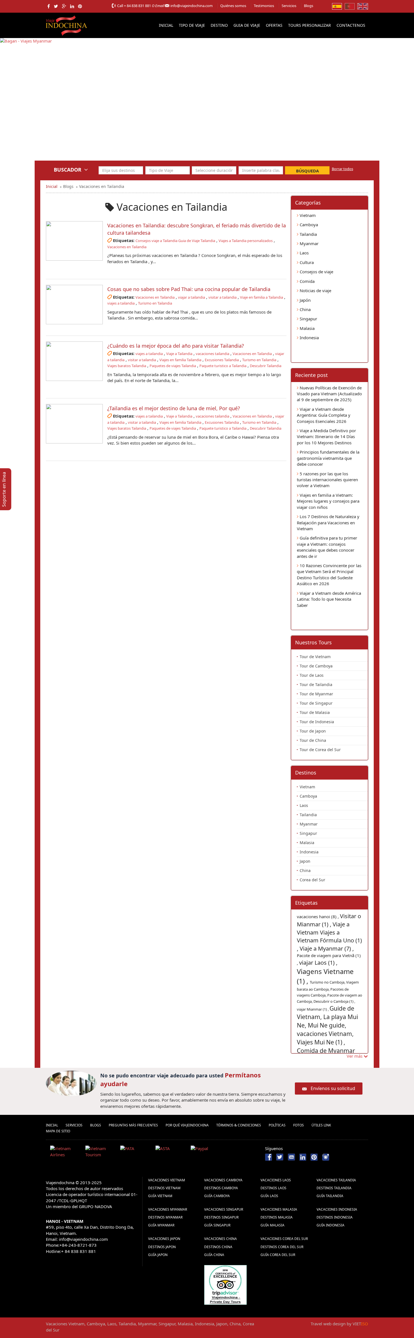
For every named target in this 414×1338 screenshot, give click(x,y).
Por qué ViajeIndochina (187, 1125)
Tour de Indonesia (317, 721)
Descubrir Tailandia (265, 365)
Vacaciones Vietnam (166, 1180)
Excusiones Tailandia (222, 359)
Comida (307, 281)
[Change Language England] (362, 5)
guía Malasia (272, 1225)
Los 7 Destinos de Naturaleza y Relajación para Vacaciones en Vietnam (328, 522)
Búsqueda (307, 171)
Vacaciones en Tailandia (126, 246)
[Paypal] (206, 1153)
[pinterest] (80, 6)
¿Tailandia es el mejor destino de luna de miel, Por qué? (173, 408)
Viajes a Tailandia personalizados (246, 240)
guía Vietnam (160, 1195)
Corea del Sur (312, 879)
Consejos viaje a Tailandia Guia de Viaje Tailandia (175, 240)
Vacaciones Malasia (279, 1209)
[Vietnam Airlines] (65, 1153)
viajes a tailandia (121, 303)
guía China (214, 1254)
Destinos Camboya (221, 1188)
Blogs (308, 5)
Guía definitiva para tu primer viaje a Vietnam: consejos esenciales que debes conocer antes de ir (327, 547)
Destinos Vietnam (164, 1188)
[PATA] (135, 1153)
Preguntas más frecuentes (133, 1125)
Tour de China (313, 740)
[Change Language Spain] (337, 5)
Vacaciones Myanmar (167, 1209)
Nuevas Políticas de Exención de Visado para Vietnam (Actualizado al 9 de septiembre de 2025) (329, 394)
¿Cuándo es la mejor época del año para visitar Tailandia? (175, 345)
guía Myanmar (161, 1225)
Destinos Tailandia (334, 1188)
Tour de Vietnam (315, 656)
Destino (219, 25)
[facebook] (48, 6)
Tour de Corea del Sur (320, 749)
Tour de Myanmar (316, 693)
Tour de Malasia (315, 712)
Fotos (298, 1125)
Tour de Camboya (316, 666)
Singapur (308, 318)
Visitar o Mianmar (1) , (329, 920)
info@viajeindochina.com (191, 5)
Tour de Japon (313, 731)
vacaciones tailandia (212, 353)
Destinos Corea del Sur (282, 1246)
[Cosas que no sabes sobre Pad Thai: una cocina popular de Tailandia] (74, 304)
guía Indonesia (330, 1225)
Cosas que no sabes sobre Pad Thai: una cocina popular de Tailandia (188, 289)
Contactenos (351, 25)
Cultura (306, 262)
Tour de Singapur (316, 703)
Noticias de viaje (315, 290)
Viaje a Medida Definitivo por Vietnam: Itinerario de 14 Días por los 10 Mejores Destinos (326, 436)
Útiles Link (321, 1125)
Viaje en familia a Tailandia (261, 297)
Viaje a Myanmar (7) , (327, 948)
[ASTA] (170, 1153)
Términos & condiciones (238, 1125)
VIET (360, 1323)
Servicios (289, 5)
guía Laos (269, 1195)
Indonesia (309, 337)
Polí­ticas (277, 1125)
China (305, 309)
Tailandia (308, 234)
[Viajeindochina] (67, 24)
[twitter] (55, 6)
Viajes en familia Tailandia (180, 359)
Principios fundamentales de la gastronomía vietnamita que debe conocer (328, 458)
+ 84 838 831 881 (137, 5)
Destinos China (218, 1246)
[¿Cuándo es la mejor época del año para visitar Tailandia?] (74, 361)
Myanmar (309, 243)
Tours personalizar (309, 25)
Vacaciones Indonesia (337, 1209)
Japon (305, 861)
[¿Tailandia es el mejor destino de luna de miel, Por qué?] (74, 423)
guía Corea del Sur (278, 1254)
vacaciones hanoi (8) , (318, 916)
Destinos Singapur (221, 1217)
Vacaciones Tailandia (336, 1180)
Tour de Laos (312, 675)
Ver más (355, 1056)
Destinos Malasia (277, 1217)
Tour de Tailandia (316, 684)
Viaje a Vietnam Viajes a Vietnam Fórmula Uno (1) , (329, 936)
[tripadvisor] (225, 1284)
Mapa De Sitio (58, 1131)
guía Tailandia (330, 1195)
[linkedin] (72, 6)
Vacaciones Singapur (223, 1209)
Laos (304, 253)
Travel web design (328, 1323)
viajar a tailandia (191, 297)
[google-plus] (64, 6)
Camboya (308, 224)
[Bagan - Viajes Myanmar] (26, 103)
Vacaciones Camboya (223, 1180)
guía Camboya (217, 1195)
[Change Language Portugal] (350, 5)
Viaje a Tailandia (179, 353)
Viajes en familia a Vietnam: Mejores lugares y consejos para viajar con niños (328, 501)
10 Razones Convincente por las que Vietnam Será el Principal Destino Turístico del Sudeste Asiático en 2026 (329, 574)
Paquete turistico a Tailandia (222, 365)
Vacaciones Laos (276, 1180)
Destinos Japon (162, 1246)
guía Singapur (217, 1225)
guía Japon (158, 1254)
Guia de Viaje (246, 25)
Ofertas (274, 25)
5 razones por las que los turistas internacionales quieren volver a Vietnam (327, 480)
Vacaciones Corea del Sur (284, 1238)
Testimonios (264, 5)
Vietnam (307, 215)
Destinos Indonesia (335, 1217)
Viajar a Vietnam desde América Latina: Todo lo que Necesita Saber (329, 599)
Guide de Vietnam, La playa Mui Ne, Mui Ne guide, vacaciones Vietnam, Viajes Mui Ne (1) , (327, 1025)
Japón (305, 300)
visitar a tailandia (222, 297)
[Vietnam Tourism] (100, 1153)
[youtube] (291, 1156)
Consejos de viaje (316, 271)
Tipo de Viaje (192, 25)
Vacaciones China (220, 1238)
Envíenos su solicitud (333, 1088)
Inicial (166, 25)
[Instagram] (325, 1156)
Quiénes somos (233, 5)
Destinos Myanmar (165, 1217)
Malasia (307, 328)
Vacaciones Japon (164, 1238)
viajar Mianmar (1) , (313, 1009)
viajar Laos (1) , (318, 962)
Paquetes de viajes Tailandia (173, 365)
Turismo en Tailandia (155, 303)
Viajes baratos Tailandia (126, 365)
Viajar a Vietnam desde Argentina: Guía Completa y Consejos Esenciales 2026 (323, 415)
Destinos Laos (273, 1188)
